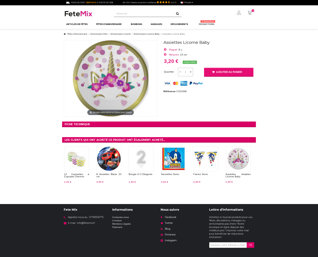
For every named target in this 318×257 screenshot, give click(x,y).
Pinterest (170, 234)
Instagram (171, 240)
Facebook (170, 217)
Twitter (169, 222)
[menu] (239, 13)
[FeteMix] (86, 13)
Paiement (117, 227)
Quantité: (169, 71)
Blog (167, 228)
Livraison (117, 220)
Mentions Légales (121, 223)
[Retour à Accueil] (65, 35)
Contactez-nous (120, 217)
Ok (250, 244)
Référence (169, 91)
